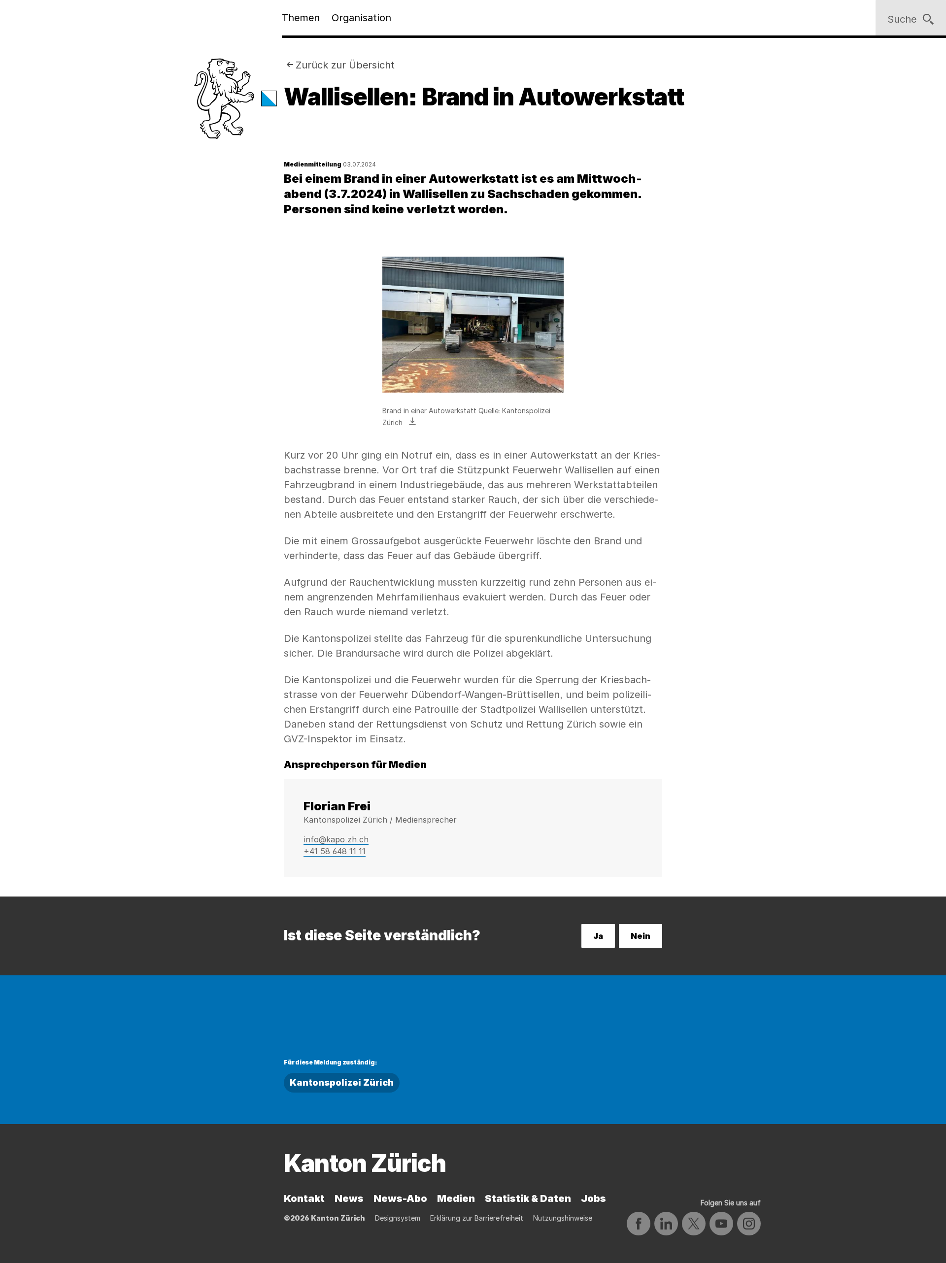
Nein (640, 936)
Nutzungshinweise (562, 1218)
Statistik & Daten (528, 1198)
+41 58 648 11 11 (335, 851)
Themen (301, 18)
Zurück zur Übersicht (345, 65)
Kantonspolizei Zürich (342, 1082)
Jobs (593, 1198)
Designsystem (397, 1218)
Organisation (361, 18)
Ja (598, 936)
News (349, 1198)
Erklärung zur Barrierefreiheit (476, 1218)
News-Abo (400, 1198)
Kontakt (304, 1198)
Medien (456, 1198)
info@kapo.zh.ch (336, 839)
